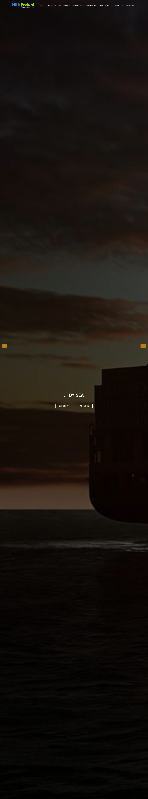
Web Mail (130, 5)
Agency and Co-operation (84, 5)
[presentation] (4, 346)
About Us (52, 5)
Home (42, 5)
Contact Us (118, 5)
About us (84, 406)
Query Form (104, 5)
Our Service (64, 5)
